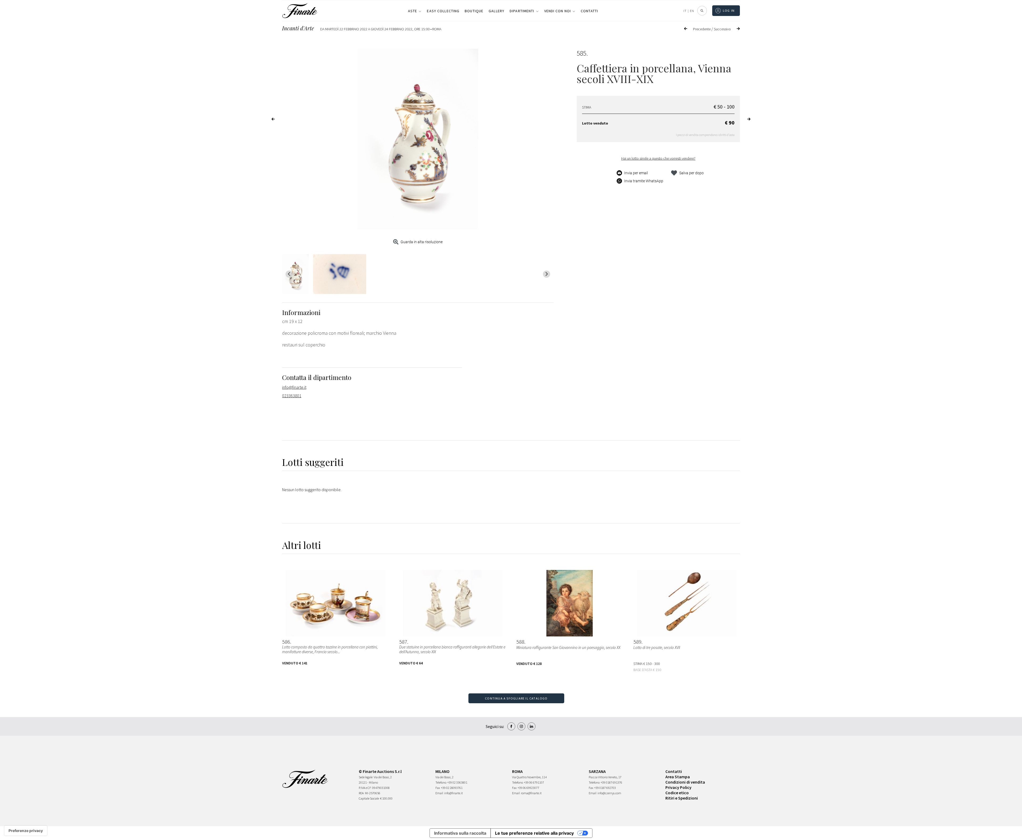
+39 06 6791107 (534, 782)
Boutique (474, 11)
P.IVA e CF (365, 788)
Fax (437, 788)
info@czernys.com (609, 793)
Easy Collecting (443, 11)
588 (520, 641)
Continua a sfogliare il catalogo (516, 698)
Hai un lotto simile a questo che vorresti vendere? (658, 158)
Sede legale (366, 777)
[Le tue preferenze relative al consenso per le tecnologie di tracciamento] (25, 831)
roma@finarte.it (531, 793)
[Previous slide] (289, 274)
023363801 (291, 395)
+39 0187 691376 (611, 782)
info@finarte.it (294, 387)
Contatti (589, 11)
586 (286, 641)
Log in (729, 11)
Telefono (440, 782)
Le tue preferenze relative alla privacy (534, 833)
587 (403, 641)
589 (637, 641)
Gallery (496, 11)
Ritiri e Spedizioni (681, 798)
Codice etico (677, 792)
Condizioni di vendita (685, 782)
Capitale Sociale (369, 798)
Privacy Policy (678, 787)
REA (361, 793)
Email (439, 793)
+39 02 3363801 (457, 782)
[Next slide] (546, 274)
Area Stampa (677, 776)
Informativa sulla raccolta (460, 833)
